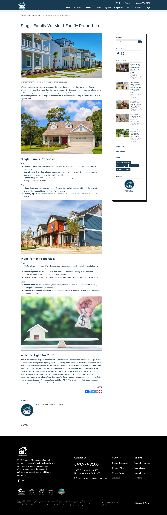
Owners (88, 8)
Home (68, 8)
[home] (22, 5)
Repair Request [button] (125, 3)
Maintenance (139, 478)
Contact (138, 8)
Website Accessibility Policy (98, 505)
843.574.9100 (144, 3)
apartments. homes (123, 162)
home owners (134, 166)
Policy (147, 503)
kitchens (127, 169)
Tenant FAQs (139, 468)
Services (77, 8)
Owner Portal (118, 473)
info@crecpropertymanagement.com (90, 478)
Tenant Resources (141, 463)
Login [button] (148, 8)
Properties (118, 8)
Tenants (98, 8)
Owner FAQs (118, 468)
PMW (83, 501)
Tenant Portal (139, 473)
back (25, 425)
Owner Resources (120, 463)
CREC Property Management (31, 15)
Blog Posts (121, 151)
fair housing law (122, 166)
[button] (118, 53)
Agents (108, 8)
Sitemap (138, 503)
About (129, 8)
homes (119, 169)
